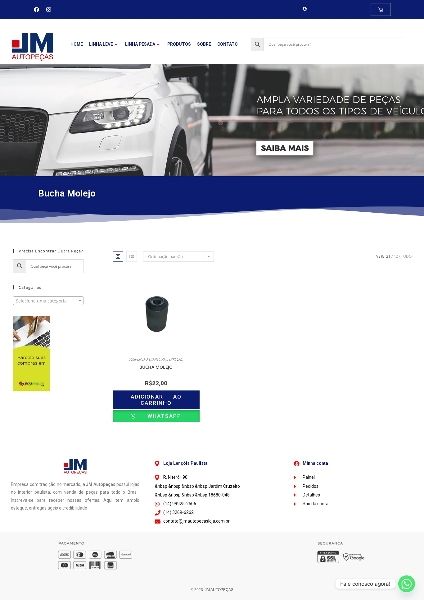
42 (396, 256)
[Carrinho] (381, 9)
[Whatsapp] (406, 583)
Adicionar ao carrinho (156, 400)
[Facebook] (36, 9)
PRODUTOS (179, 44)
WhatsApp (159, 416)
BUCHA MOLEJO (156, 367)
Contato (227, 44)
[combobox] (48, 300)
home (76, 44)
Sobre (204, 44)
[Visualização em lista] (131, 256)
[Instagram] (48, 9)
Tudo (406, 256)
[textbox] (48, 301)
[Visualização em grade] (118, 256)
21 (388, 256)
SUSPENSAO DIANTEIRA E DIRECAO (156, 359)
